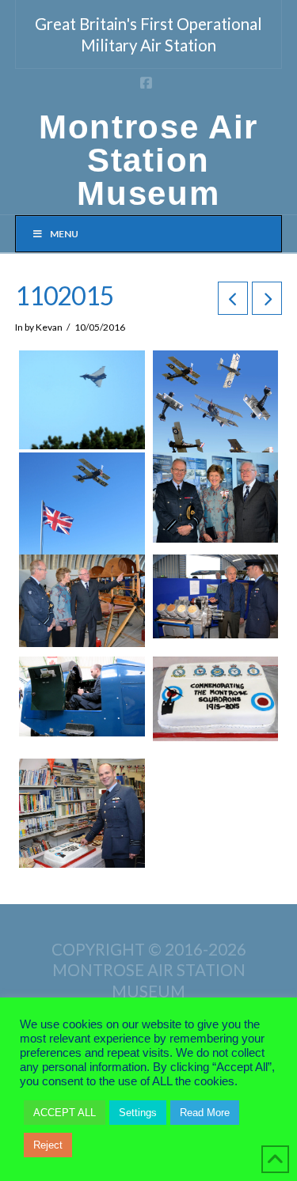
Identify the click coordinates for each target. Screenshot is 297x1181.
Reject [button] (48, 1145)
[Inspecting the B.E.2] (82, 601)
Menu (64, 234)
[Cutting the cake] (82, 814)
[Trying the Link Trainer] (82, 696)
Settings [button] (138, 1113)
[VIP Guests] (216, 497)
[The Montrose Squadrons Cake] (216, 699)
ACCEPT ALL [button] (64, 1113)
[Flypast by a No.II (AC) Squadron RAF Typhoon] (82, 399)
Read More (205, 1113)
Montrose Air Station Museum (148, 160)
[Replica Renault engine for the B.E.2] (216, 597)
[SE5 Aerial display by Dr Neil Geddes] (216, 413)
